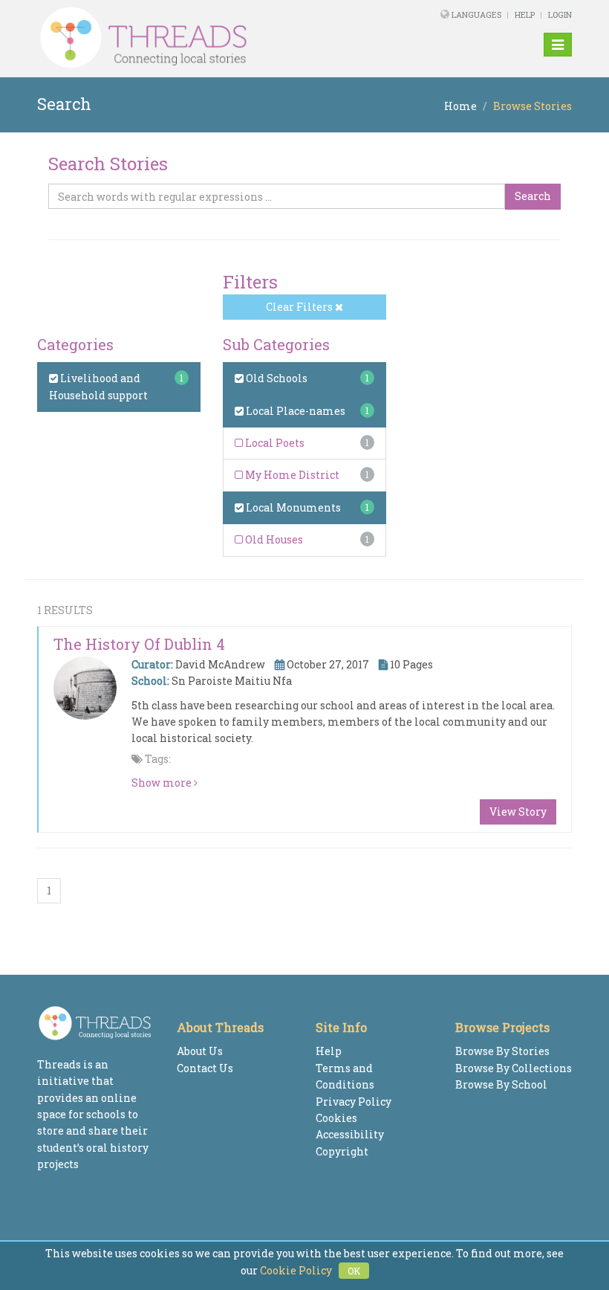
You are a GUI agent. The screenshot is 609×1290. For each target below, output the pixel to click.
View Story (518, 811)
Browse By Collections (513, 1068)
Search (533, 196)
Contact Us (205, 1068)
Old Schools (275, 378)
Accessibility (350, 1134)
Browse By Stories (502, 1051)
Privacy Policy (353, 1101)
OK (354, 1271)
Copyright (342, 1151)
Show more (162, 782)
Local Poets (273, 443)
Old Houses (273, 539)
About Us (200, 1051)
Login (560, 14)
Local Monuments (292, 507)
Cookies (336, 1118)
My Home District (291, 475)
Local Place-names (294, 411)
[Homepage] (202, 38)
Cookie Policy (296, 1270)
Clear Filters (300, 307)
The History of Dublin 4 (139, 644)
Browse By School (501, 1084)
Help (525, 14)
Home (460, 106)
